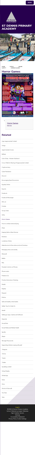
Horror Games (15, 68)
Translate (15, 3)
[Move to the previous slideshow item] (32, 47)
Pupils (12, 66)
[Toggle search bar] (3, 2)
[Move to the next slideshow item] (32, 50)
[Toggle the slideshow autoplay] (32, 44)
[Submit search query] (22, 2)
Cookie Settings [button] (21, 419)
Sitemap (17, 415)
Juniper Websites (23, 411)
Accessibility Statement (18, 417)
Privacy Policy (13, 419)
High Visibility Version (17, 413)
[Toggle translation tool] (8, 2)
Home (3, 66)
